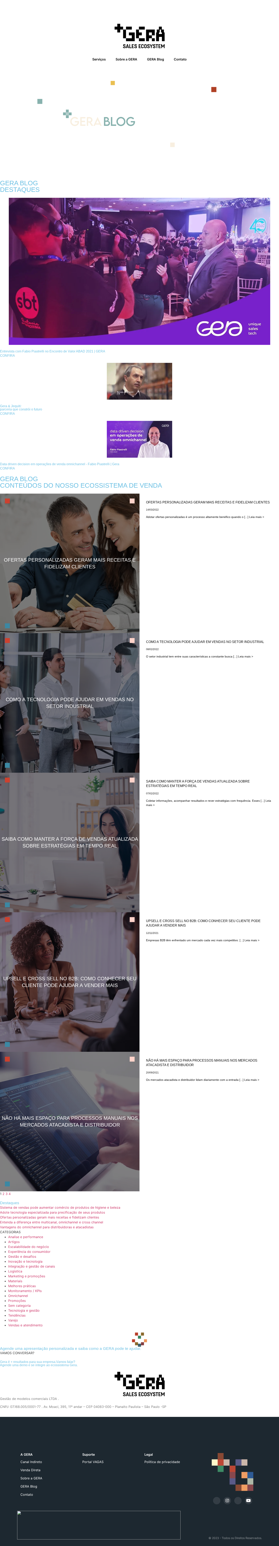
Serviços (99, 59)
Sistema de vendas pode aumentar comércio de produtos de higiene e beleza (60, 1207)
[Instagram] (227, 1500)
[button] (17, 1353)
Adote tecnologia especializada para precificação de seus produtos (52, 1212)
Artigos (14, 1242)
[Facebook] (238, 1500)
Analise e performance (25, 1237)
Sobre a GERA (126, 59)
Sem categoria (19, 1305)
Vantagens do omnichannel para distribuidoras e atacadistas (47, 1227)
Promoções (17, 1301)
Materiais (15, 1281)
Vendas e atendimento (25, 1325)
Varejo (13, 1320)
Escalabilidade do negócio (28, 1247)
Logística (15, 1271)
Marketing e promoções (26, 1276)
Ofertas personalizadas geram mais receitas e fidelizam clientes (49, 1217)
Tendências (17, 1315)
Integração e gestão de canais (31, 1266)
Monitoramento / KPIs (25, 1291)
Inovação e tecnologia (25, 1261)
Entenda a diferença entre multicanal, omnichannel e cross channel (51, 1222)
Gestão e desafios (22, 1256)
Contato (180, 59)
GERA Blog (155, 59)
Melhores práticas (22, 1286)
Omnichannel (18, 1296)
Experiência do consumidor (29, 1252)
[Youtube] (248, 1500)
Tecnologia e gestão (24, 1310)
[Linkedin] (216, 1500)
